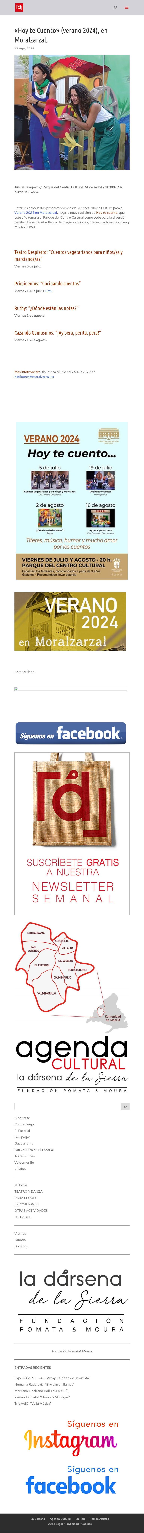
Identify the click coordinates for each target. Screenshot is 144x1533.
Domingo (21, 1246)
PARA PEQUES (25, 1198)
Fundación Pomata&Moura (72, 1351)
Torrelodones (24, 1156)
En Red (80, 1518)
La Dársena (38, 1518)
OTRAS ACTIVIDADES (31, 1211)
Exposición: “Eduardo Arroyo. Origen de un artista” (52, 1378)
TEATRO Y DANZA (28, 1191)
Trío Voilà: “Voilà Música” (32, 1403)
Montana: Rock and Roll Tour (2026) (41, 1391)
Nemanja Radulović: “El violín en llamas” (44, 1384)
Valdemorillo (24, 1162)
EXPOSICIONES (26, 1204)
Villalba (20, 1169)
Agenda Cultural (60, 1518)
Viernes (20, 1233)
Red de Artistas (99, 1518)
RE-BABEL (22, 1217)
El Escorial (22, 1131)
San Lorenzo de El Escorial (34, 1150)
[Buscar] (125, 1106)
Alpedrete (22, 1118)
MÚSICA (20, 1185)
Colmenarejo (24, 1124)
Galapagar (22, 1137)
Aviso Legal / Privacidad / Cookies (70, 1524)
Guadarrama (23, 1143)
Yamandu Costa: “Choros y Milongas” (42, 1397)
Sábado (20, 1240)
